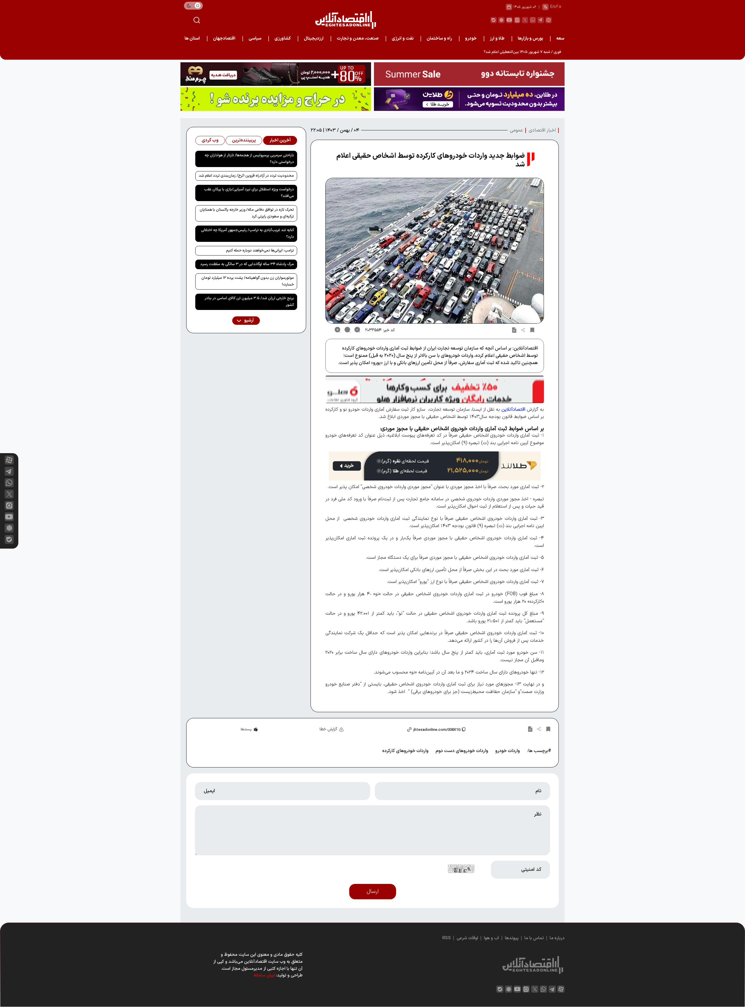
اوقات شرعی (467, 938)
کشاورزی (282, 38)
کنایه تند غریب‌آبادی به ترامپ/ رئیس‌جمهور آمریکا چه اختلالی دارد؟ (247, 233)
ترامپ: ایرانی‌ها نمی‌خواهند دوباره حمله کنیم (260, 250)
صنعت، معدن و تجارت (358, 38)
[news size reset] (347, 329)
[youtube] (509, 20)
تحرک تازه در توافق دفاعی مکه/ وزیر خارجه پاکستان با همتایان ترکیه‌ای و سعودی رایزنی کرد (247, 213)
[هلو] (434, 389)
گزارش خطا (328, 729)
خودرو (471, 38)
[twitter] (525, 20)
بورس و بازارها (530, 38)
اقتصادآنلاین (513, 409)
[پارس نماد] (275, 99)
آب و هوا (491, 938)
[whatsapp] (533, 20)
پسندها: (245, 729)
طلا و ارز (497, 38)
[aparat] (548, 20)
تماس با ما (534, 938)
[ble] (493, 20)
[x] (9, 494)
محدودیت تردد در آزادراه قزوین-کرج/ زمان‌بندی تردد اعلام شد (246, 176)
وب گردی (210, 140)
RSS (446, 938)
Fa (558, 7)
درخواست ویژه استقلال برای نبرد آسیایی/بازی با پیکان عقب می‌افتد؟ (249, 193)
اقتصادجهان (224, 38)
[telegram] (541, 20)
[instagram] (517, 20)
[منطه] (275, 74)
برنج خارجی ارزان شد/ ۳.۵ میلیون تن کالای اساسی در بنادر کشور (249, 301)
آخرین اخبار (280, 140)
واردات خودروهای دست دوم (462, 751)
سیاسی (255, 38)
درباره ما (557, 938)
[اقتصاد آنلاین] (345, 20)
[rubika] (501, 20)
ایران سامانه (264, 975)
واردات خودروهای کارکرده (405, 751)
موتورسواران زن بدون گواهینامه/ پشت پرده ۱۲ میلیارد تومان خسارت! (247, 281)
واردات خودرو (507, 751)
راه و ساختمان (439, 38)
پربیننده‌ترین (244, 140)
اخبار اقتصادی (542, 130)
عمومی (516, 130)
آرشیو (248, 320)
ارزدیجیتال (314, 38)
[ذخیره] (532, 329)
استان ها (192, 38)
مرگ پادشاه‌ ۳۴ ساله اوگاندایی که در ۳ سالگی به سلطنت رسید (247, 264)
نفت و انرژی (403, 38)
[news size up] (337, 329)
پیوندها (512, 938)
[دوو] (469, 74)
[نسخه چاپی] (514, 329)
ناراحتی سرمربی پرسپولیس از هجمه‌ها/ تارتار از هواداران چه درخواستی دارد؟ (249, 159)
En (552, 7)
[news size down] (357, 329)
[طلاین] (469, 99)
